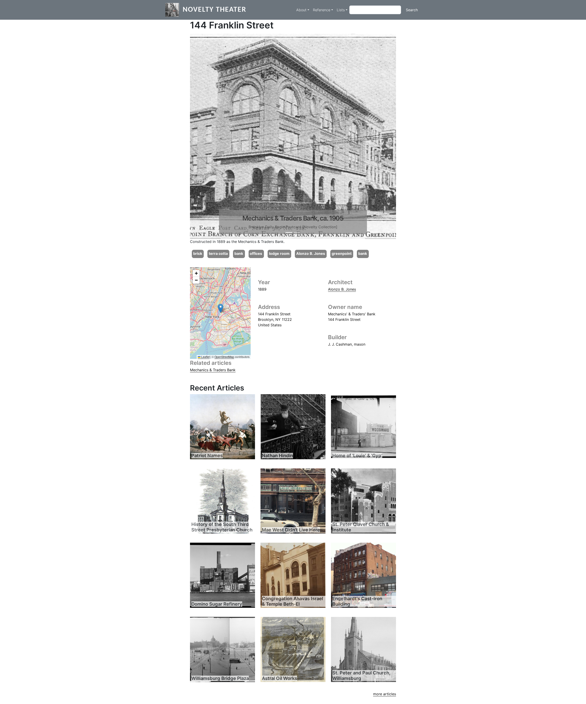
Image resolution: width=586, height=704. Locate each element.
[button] (205, 136)
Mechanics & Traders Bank (213, 370)
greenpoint (342, 253)
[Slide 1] (288, 232)
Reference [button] (321, 10)
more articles (384, 694)
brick (197, 253)
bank (238, 253)
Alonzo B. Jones (310, 253)
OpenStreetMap (224, 357)
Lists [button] (341, 10)
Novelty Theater (214, 10)
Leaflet (205, 357)
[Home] (174, 10)
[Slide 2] (297, 232)
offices (256, 253)
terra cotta (218, 253)
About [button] (301, 10)
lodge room (279, 253)
